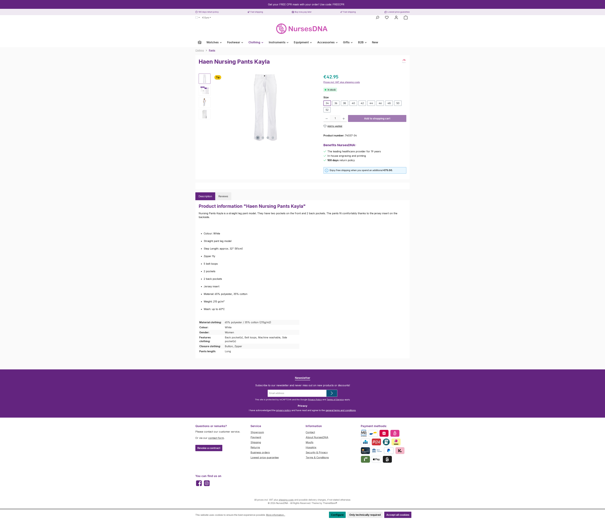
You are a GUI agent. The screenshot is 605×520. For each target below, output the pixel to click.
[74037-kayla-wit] (265, 107)
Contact (310, 432)
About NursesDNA (317, 437)
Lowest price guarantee (265, 457)
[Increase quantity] (343, 118)
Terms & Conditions (317, 457)
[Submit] (331, 393)
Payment (256, 437)
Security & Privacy (317, 452)
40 (353, 103)
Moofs (309, 442)
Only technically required (365, 514)
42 (362, 103)
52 (327, 109)
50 (397, 103)
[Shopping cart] (406, 17)
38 (344, 103)
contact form (216, 438)
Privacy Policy (315, 399)
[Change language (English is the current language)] (197, 17)
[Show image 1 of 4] (257, 137)
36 (335, 103)
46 (380, 103)
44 (371, 103)
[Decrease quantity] (326, 118)
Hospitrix (311, 447)
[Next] (314, 107)
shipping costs (286, 499)
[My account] (396, 17)
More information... (275, 515)
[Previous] (216, 107)
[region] (302, 4)
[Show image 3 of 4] (268, 137)
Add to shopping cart (377, 118)
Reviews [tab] (223, 196)
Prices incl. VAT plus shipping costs (341, 82)
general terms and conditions (341, 410)
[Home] (199, 42)
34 (327, 103)
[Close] (600, 4)
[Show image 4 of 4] (273, 137)
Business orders (260, 452)
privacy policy (283, 410)
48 (389, 103)
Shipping (256, 442)
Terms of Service (335, 399)
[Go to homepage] (302, 28)
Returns (255, 447)
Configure (337, 514)
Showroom (257, 432)
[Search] (377, 17)
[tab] (205, 196)
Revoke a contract (208, 448)
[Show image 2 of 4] (263, 137)
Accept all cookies (397, 514)
